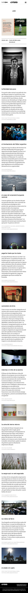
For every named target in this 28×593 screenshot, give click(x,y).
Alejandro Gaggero (9, 226)
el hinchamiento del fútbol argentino (14, 144)
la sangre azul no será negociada (13, 473)
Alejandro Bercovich (10, 495)
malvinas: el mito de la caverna (12, 370)
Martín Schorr (6, 227)
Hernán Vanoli (8, 344)
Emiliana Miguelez (12, 229)
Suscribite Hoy (21, 584)
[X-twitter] (2, 2)
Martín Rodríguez (19, 542)
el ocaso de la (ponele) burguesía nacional (13, 196)
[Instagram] (3, 2)
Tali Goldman (8, 447)
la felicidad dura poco (9, 89)
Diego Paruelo (11, 449)
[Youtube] (6, 2)
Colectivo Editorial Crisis (11, 118)
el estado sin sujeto (8, 568)
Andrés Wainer (20, 226)
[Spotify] (5, 2)
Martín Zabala (11, 171)
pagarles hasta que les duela (11, 253)
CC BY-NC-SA (23, 590)
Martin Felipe (11, 400)
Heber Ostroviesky (9, 280)
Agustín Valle (8, 169)
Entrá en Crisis (21, 585)
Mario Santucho (9, 542)
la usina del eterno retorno (11, 424)
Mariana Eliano (11, 119)
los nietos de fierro (8, 519)
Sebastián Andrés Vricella (14, 345)
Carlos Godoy (8, 398)
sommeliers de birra (8, 306)
